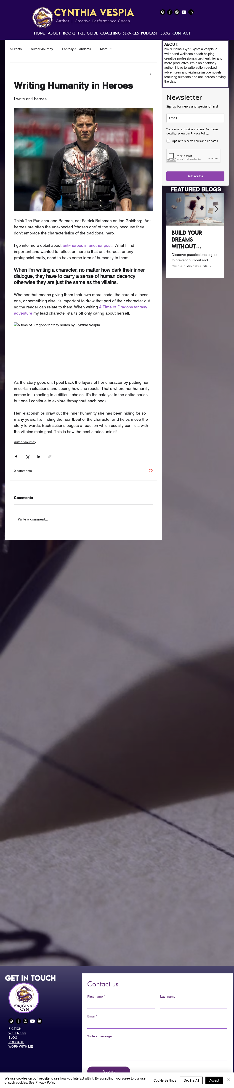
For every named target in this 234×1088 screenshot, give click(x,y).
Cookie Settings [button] (165, 1080)
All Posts (16, 49)
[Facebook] (170, 12)
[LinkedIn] (191, 12)
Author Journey (42, 49)
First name (96, 996)
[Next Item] (216, 209)
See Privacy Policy (42, 1082)
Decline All (191, 1080)
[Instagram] (177, 12)
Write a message (99, 1036)
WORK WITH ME (20, 1046)
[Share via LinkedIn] (38, 457)
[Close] (228, 1080)
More (104, 49)
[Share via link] (50, 457)
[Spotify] (162, 12)
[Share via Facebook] (16, 457)
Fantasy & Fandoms (76, 49)
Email (92, 1016)
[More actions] (150, 73)
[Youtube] (184, 12)
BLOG (12, 1037)
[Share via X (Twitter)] (27, 457)
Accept (214, 1080)
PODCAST (16, 1042)
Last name (168, 996)
